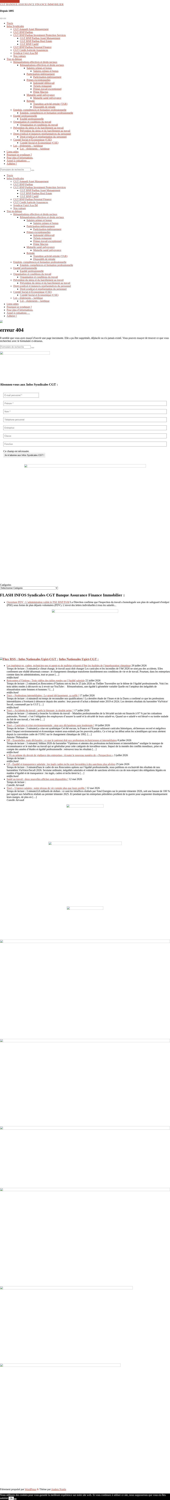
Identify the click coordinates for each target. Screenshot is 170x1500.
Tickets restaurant (42, 86)
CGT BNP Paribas (23, 32)
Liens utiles (13, 151)
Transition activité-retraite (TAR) (50, 103)
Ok (11, 1498)
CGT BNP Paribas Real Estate (36, 41)
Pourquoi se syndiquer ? (19, 154)
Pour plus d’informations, (20, 157)
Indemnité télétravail (43, 83)
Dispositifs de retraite (44, 106)
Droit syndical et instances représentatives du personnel (42, 133)
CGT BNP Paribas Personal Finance (32, 47)
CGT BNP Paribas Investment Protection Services (39, 35)
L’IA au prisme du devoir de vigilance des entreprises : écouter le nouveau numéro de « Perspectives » (60, 755)
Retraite (31, 100)
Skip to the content (10, 1)
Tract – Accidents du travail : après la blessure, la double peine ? (40, 710)
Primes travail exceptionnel (47, 89)
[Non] (15, 1499)
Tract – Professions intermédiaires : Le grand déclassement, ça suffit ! (43, 695)
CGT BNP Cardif (29, 44)
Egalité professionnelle (25, 115)
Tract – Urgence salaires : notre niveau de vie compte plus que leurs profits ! (46, 788)
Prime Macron (40, 91)
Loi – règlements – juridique (28, 145)
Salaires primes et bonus (39, 68)
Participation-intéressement (41, 74)
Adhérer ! (12, 163)
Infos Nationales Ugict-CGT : (79, 659)
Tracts (10, 23)
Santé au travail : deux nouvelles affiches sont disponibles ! (37, 779)
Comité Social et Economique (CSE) (39, 142)
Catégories (5, 584)
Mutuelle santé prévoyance (41, 94)
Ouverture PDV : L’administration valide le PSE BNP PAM (38, 602)
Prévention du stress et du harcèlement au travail (38, 127)
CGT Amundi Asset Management (30, 29)
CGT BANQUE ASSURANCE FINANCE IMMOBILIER (32, 4)
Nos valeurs (19, 56)
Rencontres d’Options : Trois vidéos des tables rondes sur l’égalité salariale (46, 680)
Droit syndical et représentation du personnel (43, 136)
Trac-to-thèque (14, 59)
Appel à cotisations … (18, 160)
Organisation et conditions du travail (32, 121)
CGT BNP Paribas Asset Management (40, 38)
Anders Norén (58, 1489)
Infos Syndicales (15, 26)
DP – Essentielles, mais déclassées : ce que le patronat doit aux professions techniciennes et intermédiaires (62, 740)
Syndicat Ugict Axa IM (25, 53)
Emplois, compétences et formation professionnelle (39, 109)
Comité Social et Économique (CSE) (32, 139)
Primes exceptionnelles (38, 80)
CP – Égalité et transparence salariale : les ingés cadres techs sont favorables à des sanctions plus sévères (61, 764)
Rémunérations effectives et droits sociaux (35, 62)
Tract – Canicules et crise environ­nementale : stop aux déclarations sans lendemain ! (50, 725)
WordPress (30, 1489)
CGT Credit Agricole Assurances (30, 50)
